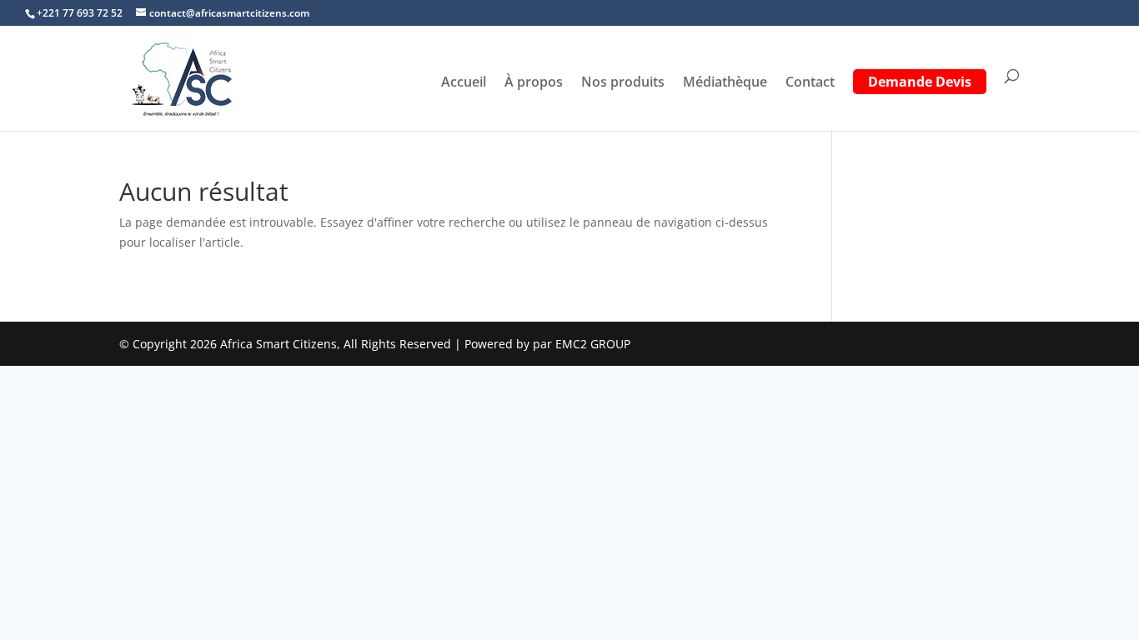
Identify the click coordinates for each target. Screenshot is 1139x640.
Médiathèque (725, 83)
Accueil (463, 83)
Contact (810, 83)
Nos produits (623, 83)
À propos (533, 83)
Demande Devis (919, 83)
